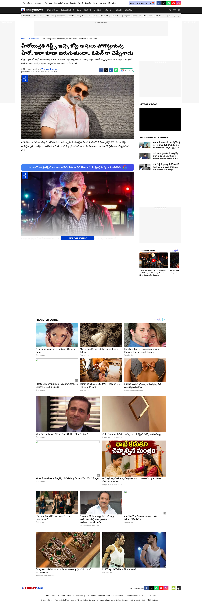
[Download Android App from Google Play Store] (173, 588)
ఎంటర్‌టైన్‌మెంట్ (67, 10)
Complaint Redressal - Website (110, 596)
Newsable (38, 3)
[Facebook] (159, 3)
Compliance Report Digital (136, 596)
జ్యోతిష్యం (129, 10)
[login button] (171, 10)
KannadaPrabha (61, 3)
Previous (174, 15)
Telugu (73, 3)
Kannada (48, 3)
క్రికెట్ (79, 10)
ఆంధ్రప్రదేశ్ (98, 10)
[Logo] (33, 10)
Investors (152, 596)
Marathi (103, 3)
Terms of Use (65, 596)
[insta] (178, 3)
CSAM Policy (90, 596)
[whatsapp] (168, 3)
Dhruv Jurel (148, 16)
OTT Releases (160, 16)
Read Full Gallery (78, 238)
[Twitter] (163, 3)
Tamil (80, 3)
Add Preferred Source (140, 3)
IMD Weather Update (65, 16)
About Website (52, 596)
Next (179, 15)
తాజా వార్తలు (52, 10)
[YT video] (173, 3)
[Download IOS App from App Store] (178, 588)
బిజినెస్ (119, 10)
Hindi (95, 3)
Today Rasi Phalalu (84, 16)
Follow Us (129, 70)
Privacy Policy (78, 596)
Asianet (32, 588)
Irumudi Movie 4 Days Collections (107, 16)
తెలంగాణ (109, 10)
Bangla (88, 3)
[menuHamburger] (174, 10)
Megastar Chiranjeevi (132, 16)
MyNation (112, 3)
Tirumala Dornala (49, 69)
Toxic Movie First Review (44, 16)
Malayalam (27, 3)
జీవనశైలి (87, 10)
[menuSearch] (179, 10)
